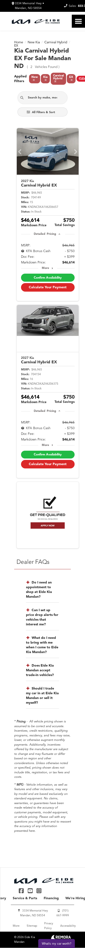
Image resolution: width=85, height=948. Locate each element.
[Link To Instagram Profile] (39, 891)
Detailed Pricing (45, 234)
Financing (51, 898)
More (45, 268)
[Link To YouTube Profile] (30, 891)
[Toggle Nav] (78, 21)
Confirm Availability (48, 277)
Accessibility (68, 926)
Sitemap (32, 926)
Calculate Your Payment (48, 287)
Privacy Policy (48, 926)
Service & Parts (25, 898)
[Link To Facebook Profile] (21, 891)
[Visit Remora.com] (61, 938)
